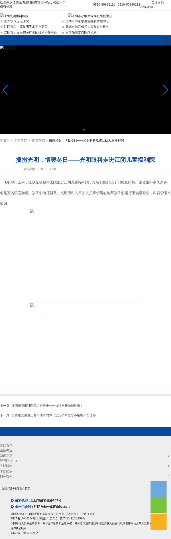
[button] (84, 130)
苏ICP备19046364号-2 (24, 518)
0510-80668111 (104, 4)
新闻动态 (20, 140)
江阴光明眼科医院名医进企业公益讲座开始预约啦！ (47, 405)
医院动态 (38, 140)
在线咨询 (146, 7)
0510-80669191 (129, 4)
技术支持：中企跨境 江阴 (80, 513)
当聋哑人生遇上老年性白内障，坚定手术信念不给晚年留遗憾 (54, 415)
